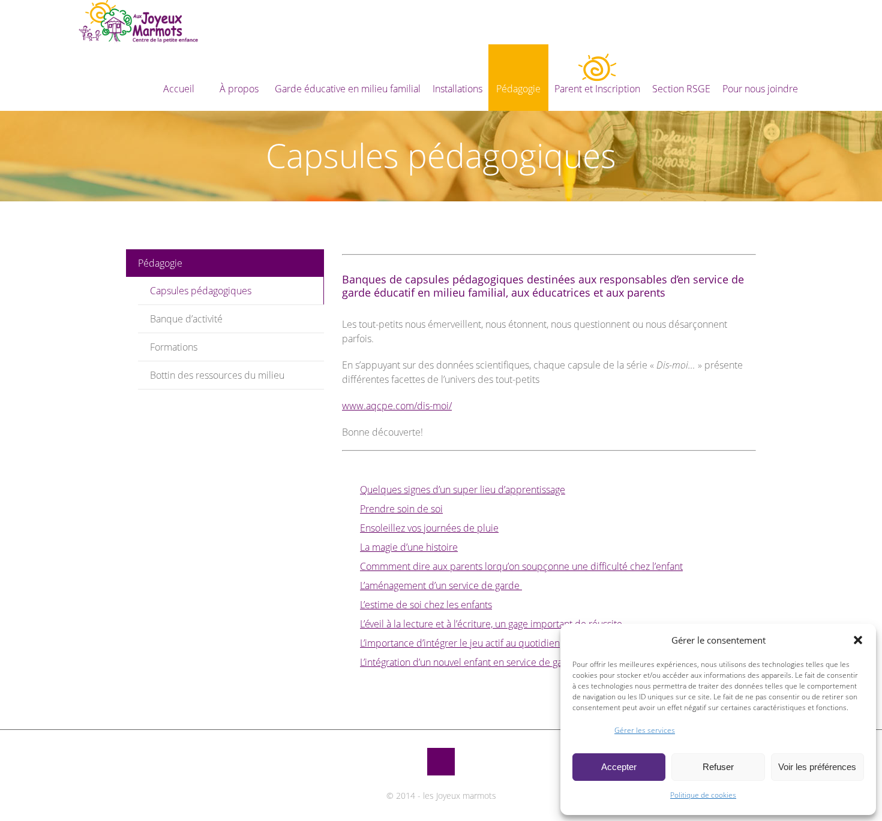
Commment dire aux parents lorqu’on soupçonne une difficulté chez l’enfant (521, 566)
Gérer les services (644, 730)
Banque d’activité (186, 318)
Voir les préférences (817, 767)
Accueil (178, 88)
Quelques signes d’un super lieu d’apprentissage (462, 489)
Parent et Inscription (597, 88)
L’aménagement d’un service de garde (441, 585)
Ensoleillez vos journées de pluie (429, 528)
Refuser (718, 767)
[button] (858, 640)
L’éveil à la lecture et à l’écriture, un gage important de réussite (491, 623)
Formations (173, 347)
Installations (457, 88)
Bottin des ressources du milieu (217, 375)
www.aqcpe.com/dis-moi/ (397, 405)
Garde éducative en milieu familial (348, 88)
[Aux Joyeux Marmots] (138, 22)
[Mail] (441, 761)
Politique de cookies (703, 795)
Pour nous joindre (760, 88)
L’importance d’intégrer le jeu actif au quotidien (460, 643)
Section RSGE (681, 88)
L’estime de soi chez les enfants (426, 604)
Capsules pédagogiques (200, 290)
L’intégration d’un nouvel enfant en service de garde (468, 662)
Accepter (619, 767)
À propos (239, 88)
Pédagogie (518, 88)
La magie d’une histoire (409, 547)
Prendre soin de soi (401, 508)
